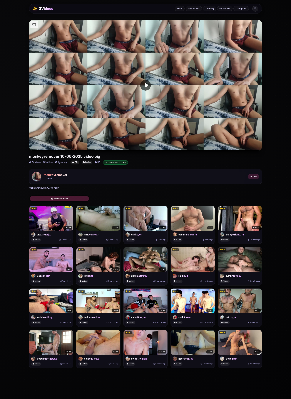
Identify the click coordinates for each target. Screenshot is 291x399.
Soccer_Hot (43, 275)
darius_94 (136, 234)
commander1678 (187, 234)
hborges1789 (185, 358)
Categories (241, 8)
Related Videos (60, 199)
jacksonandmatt (93, 317)
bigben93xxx (91, 358)
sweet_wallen (139, 358)
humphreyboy (233, 275)
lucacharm (231, 358)
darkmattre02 (139, 275)
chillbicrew (184, 317)
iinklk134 (183, 275)
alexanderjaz (44, 234)
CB (76, 162)
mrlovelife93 (91, 234)
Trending (209, 8)
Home (179, 8)
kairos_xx (231, 317)
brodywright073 (235, 234)
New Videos (194, 8)
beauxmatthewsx (47, 358)
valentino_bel (138, 317)
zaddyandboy (44, 317)
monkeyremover (55, 175)
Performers (224, 8)
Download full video (117, 162)
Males (88, 162)
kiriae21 (88, 275)
